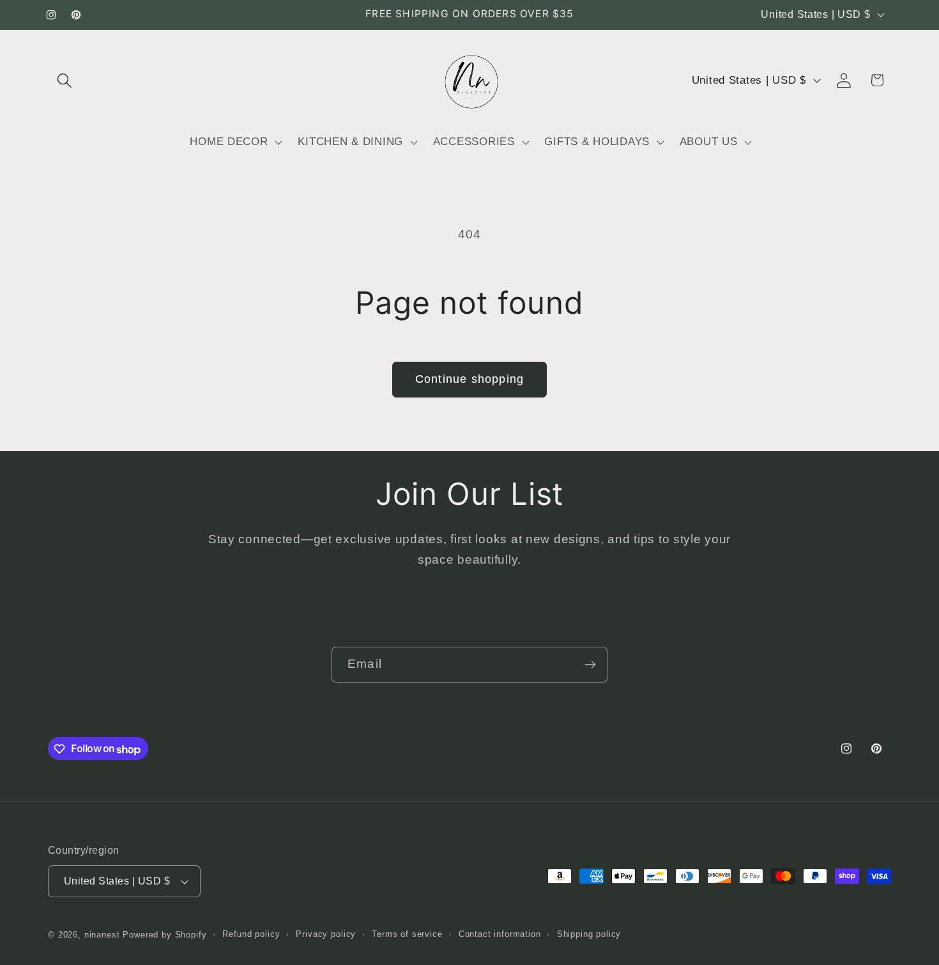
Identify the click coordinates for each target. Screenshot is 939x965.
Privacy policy (326, 934)
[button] (65, 80)
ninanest (102, 934)
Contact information (500, 934)
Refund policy (251, 934)
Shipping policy (589, 934)
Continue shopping (469, 379)
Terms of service (407, 934)
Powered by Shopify (164, 934)
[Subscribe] (590, 665)
